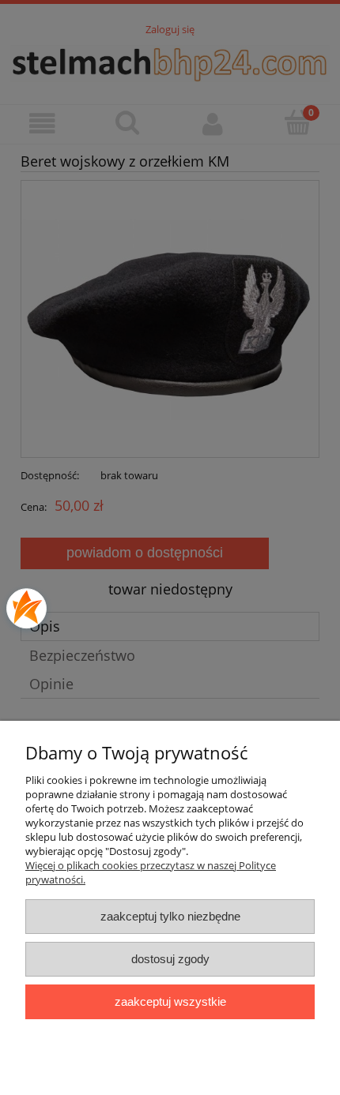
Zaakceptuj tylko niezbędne (170, 916)
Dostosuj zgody (170, 959)
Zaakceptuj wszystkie (170, 1001)
